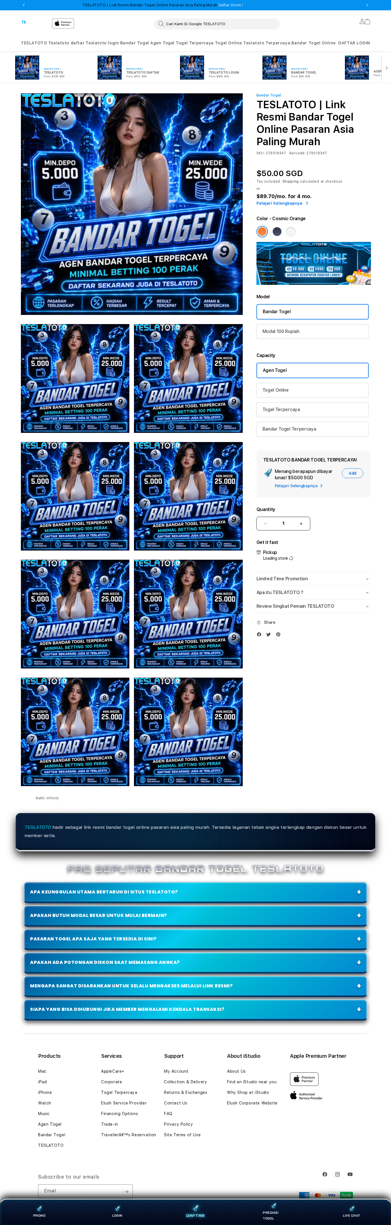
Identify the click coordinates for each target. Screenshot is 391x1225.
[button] (34, 43)
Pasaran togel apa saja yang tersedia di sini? (93, 939)
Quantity (265, 509)
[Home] (34, 21)
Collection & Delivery (185, 1082)
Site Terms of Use (182, 1135)
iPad (42, 1082)
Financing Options (119, 1113)
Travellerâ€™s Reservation (128, 1135)
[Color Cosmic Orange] (262, 231)
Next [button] (367, 5)
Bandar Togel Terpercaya (289, 429)
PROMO (39, 1216)
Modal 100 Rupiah (280, 331)
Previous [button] (24, 5)
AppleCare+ (113, 1071)
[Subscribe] (126, 1191)
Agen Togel (162, 43)
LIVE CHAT (351, 1216)
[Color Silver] (290, 231)
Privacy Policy (178, 1124)
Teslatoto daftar (66, 43)
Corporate (111, 1082)
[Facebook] (260, 636)
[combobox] (217, 24)
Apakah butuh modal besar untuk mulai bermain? (98, 915)
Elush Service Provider (124, 1103)
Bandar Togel (134, 43)
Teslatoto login (102, 43)
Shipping (291, 181)
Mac (42, 1071)
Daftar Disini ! (230, 5)
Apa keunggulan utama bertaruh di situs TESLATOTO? (104, 892)
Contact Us (175, 1103)
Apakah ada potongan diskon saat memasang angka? (105, 962)
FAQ (168, 1113)
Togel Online (228, 43)
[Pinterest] (280, 636)
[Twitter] (270, 636)
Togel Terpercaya (195, 43)
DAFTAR (195, 1216)
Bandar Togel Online (313, 43)
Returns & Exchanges (185, 1092)
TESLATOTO (34, 43)
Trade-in (109, 1124)
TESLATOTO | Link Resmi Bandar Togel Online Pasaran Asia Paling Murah (162, 5)
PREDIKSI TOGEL (271, 1215)
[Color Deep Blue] (277, 231)
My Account (176, 1071)
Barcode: (297, 153)
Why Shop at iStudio (248, 1092)
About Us (236, 1071)
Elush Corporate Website (252, 1103)
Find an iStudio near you (252, 1082)
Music (44, 1113)
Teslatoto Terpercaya (266, 43)
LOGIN (117, 1216)
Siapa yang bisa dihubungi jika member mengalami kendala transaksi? (127, 1009)
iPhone (45, 1092)
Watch (44, 1103)
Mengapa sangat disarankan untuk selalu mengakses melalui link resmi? (131, 986)
